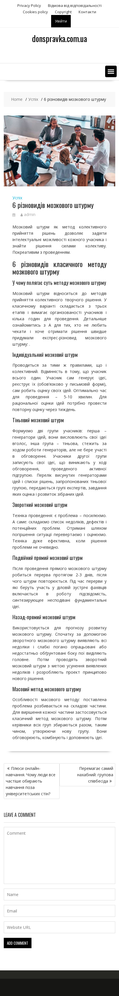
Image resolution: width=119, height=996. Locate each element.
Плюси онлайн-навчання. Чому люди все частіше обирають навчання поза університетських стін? (30, 781)
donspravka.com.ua (59, 38)
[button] (111, 71)
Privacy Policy (29, 5)
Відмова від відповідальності (75, 5)
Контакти (87, 11)
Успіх (17, 197)
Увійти (61, 21)
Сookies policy (35, 11)
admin (30, 214)
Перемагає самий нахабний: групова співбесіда (95, 775)
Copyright (63, 11)
